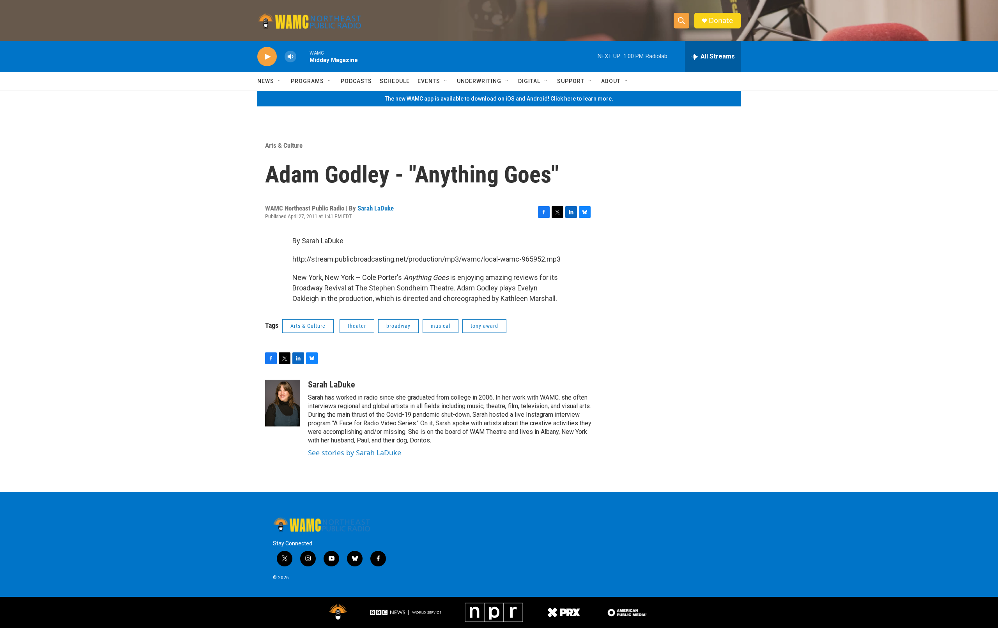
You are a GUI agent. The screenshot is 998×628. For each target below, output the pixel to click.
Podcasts (356, 81)
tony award (484, 326)
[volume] (290, 56)
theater (357, 326)
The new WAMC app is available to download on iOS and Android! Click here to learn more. (499, 99)
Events (429, 81)
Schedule (395, 81)
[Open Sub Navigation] (280, 81)
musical (440, 326)
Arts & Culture (284, 145)
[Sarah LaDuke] (282, 403)
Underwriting (479, 81)
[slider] (303, 56)
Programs (307, 81)
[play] (267, 56)
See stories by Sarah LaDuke (354, 452)
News (265, 81)
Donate (721, 20)
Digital (529, 81)
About (611, 81)
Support (570, 81)
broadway (398, 326)
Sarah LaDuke (375, 208)
